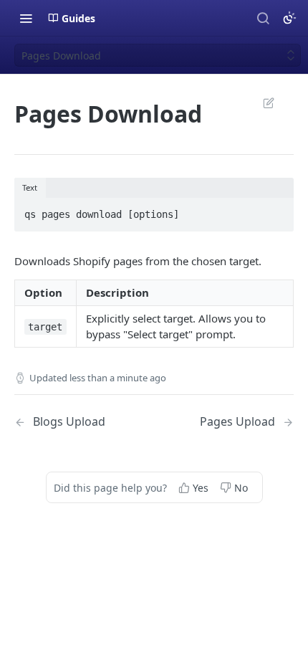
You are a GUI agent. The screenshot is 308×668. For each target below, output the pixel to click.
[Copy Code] (276, 210)
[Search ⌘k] (262, 17)
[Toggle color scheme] (289, 17)
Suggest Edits (261, 102)
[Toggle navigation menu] (25, 17)
